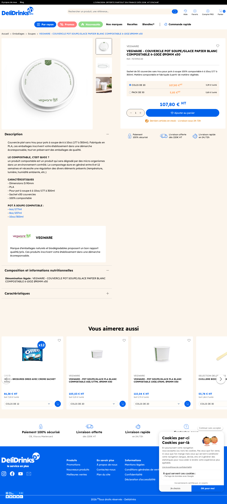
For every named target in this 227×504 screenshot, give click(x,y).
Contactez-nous (106, 469)
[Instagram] (4, 475)
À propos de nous (9, 2)
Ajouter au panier (184, 112)
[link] (29, 11)
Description (14, 134)
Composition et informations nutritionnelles (39, 270)
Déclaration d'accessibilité (140, 479)
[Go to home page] (28, 460)
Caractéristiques (17, 293)
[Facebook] (12, 475)
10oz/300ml (16, 216)
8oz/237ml (15, 212)
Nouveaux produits (78, 469)
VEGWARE (133, 46)
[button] (130, 113)
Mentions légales (135, 464)
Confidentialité (133, 474)
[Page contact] (29, 475)
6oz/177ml (15, 209)
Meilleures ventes (77, 474)
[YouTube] (20, 475)
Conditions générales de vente (142, 469)
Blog (22, 2)
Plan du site (103, 474)
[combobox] (28, 404)
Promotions (73, 464)
